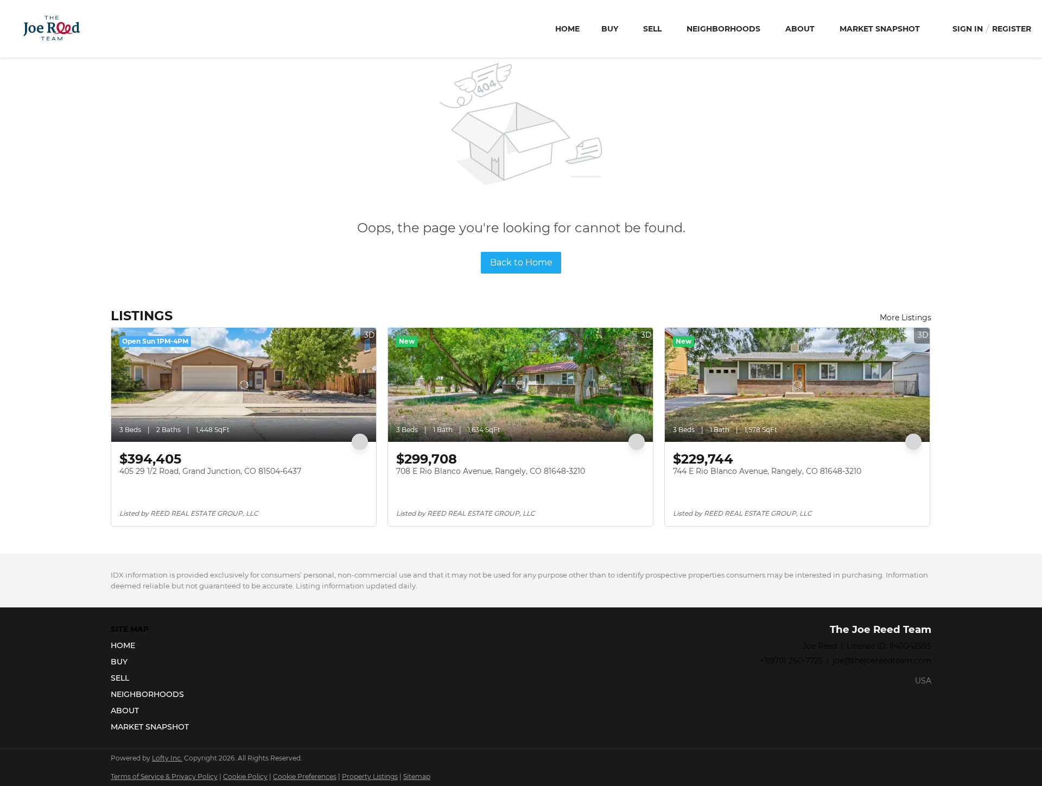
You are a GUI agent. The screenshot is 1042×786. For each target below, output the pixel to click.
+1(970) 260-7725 (791, 660)
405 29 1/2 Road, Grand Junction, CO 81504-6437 (210, 471)
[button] (153, 645)
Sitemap (416, 776)
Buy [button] (609, 29)
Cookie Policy (245, 776)
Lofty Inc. (167, 758)
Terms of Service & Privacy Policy (164, 776)
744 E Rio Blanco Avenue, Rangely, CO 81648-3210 (767, 471)
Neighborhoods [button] (723, 29)
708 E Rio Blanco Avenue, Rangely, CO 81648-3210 (490, 471)
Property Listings (370, 776)
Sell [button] (652, 29)
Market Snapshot (880, 29)
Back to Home (521, 262)
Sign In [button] (967, 29)
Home (567, 29)
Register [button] (1011, 29)
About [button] (800, 29)
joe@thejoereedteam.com (882, 660)
